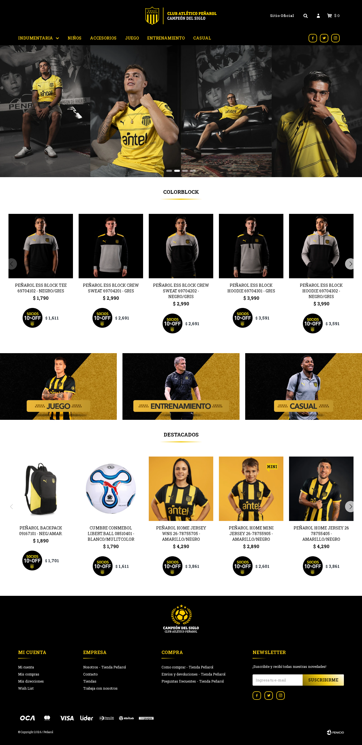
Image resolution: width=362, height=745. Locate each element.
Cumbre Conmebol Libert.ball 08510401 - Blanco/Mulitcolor (111, 533)
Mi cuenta (26, 667)
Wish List (26, 688)
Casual (202, 38)
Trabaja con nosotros (100, 688)
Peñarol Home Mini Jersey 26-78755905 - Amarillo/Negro (251, 533)
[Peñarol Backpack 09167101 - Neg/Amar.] (40, 489)
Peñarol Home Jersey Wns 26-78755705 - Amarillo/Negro (181, 533)
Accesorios (103, 38)
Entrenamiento (166, 38)
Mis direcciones (31, 681)
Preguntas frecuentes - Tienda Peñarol (192, 681)
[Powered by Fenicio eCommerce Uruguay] (335, 732)
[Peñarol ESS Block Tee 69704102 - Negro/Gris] (40, 246)
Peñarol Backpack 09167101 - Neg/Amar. (41, 530)
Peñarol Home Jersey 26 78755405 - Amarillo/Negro (321, 533)
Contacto (90, 674)
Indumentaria (35, 38)
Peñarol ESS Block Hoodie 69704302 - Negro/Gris (321, 291)
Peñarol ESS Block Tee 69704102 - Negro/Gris (41, 288)
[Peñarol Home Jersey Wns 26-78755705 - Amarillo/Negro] (181, 489)
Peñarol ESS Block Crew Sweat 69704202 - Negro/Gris (181, 291)
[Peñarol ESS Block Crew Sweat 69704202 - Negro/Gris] (181, 246)
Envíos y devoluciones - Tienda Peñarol (193, 674)
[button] (169, 171)
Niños (74, 38)
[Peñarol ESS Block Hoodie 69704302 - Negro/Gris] (321, 246)
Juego (132, 38)
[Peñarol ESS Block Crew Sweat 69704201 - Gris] (111, 246)
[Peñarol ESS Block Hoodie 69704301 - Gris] (251, 246)
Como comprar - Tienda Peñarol (187, 667)
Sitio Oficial (282, 15)
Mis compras (28, 674)
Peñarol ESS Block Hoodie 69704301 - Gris (251, 288)
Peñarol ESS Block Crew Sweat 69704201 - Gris (111, 288)
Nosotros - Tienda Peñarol (104, 667)
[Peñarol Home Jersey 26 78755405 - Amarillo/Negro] (321, 489)
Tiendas (89, 681)
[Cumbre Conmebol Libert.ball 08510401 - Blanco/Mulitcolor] (111, 489)
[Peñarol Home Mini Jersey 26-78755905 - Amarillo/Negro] (251, 489)
